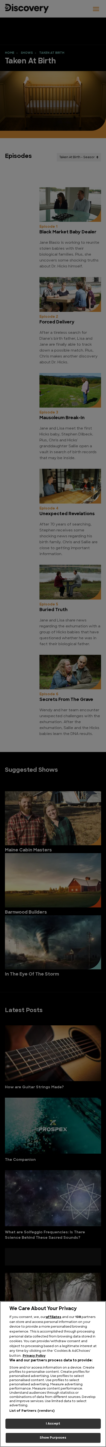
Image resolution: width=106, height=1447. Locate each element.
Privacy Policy (34, 1355)
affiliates (53, 1317)
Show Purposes (53, 1437)
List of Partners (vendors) (31, 1410)
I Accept (53, 1423)
